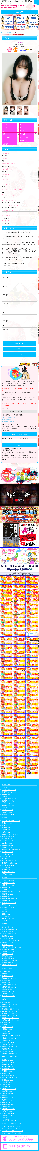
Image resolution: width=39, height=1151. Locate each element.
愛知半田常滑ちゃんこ (9, 958)
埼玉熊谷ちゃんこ (7, 841)
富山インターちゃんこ (9, 978)
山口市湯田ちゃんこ (8, 1115)
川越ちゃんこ (6, 832)
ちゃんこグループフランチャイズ (12, 1131)
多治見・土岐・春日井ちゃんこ (12, 940)
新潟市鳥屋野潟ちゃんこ (9, 989)
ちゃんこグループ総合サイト (11, 1126)
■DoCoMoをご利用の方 (8, 418)
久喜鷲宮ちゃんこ (7, 887)
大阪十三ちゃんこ (7, 1033)
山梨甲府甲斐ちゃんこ (9, 985)
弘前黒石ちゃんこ (7, 796)
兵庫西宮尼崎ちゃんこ (9, 1049)
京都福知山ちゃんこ (8, 1051)
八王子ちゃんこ (7, 916)
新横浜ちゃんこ (7, 896)
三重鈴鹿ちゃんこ (7, 956)
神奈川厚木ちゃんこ (8, 847)
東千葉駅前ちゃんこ (8, 830)
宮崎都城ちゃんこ (7, 1080)
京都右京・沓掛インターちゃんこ (12, 1036)
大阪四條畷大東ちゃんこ (9, 1047)
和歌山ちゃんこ (7, 1007)
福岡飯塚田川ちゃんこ (9, 1089)
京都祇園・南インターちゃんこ (12, 1005)
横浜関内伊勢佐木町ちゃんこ (11, 821)
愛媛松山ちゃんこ (7, 1060)
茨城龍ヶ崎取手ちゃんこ (9, 881)
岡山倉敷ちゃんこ (7, 1098)
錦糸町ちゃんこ (7, 856)
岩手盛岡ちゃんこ (7, 808)
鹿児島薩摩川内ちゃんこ (9, 1075)
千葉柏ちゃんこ (7, 901)
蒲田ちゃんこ (6, 914)
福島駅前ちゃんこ (7, 812)
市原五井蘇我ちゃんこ (9, 903)
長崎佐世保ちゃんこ (8, 1064)
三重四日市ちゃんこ (8, 938)
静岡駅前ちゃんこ (7, 943)
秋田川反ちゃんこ (7, 794)
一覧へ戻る (20, 343)
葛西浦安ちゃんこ (7, 894)
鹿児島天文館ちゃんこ (9, 1062)
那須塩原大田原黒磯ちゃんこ (11, 892)
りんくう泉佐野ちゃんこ (9, 1031)
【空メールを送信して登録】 (19, 434)
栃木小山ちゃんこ (7, 843)
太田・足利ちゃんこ (8, 885)
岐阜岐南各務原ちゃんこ (9, 949)
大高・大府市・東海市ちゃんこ (12, 947)
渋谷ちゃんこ (6, 912)
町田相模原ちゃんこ (8, 845)
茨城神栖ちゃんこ (7, 889)
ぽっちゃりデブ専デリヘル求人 (12, 1133)
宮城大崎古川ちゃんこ (9, 792)
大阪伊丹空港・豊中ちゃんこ (11, 1011)
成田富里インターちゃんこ (10, 834)
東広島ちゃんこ (7, 1100)
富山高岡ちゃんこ (7, 974)
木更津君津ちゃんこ (8, 854)
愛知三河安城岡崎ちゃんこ (10, 929)
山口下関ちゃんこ (7, 1091)
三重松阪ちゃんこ (7, 954)
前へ (20, 349)
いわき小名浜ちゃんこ (9, 799)
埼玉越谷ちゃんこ (7, 874)
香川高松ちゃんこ (7, 1071)
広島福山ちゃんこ (7, 1073)
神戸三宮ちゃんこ (7, 1024)
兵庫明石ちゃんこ (7, 1027)
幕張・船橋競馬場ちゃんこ (10, 898)
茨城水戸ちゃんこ (7, 827)
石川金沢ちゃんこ (7, 976)
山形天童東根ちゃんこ (9, 790)
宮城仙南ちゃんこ (7, 787)
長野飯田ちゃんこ (7, 982)
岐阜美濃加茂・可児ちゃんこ (11, 960)
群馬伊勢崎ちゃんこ (8, 870)
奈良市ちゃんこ (7, 1022)
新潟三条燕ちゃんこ (8, 996)
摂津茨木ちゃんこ (7, 1040)
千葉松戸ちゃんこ (7, 867)
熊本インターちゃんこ (9, 1066)
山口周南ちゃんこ (7, 1084)
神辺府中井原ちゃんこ (9, 1113)
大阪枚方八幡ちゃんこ (9, 1038)
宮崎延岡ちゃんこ (7, 1118)
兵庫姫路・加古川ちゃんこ (10, 1018)
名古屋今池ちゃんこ (8, 927)
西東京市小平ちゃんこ (9, 907)
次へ (19, 354)
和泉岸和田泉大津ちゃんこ (10, 1013)
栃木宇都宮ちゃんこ (8, 838)
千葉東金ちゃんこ (7, 858)
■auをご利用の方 (7, 420)
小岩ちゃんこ (6, 909)
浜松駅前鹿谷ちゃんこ (9, 963)
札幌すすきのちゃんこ (9, 805)
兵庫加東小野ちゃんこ (9, 1044)
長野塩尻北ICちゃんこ (9, 991)
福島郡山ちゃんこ (7, 810)
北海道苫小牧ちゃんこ (9, 814)
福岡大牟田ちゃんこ (8, 1109)
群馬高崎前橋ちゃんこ (9, 836)
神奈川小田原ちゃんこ (9, 865)
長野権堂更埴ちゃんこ (9, 987)
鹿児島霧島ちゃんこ (8, 1069)
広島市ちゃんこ (7, 1087)
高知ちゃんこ (6, 1095)
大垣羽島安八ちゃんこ (9, 932)
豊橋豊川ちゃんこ (7, 945)
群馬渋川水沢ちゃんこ (9, 861)
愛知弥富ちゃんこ (7, 936)
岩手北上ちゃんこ (7, 803)
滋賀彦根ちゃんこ (7, 1002)
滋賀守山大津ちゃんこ (9, 1042)
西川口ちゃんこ (7, 823)
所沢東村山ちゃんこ (8, 883)
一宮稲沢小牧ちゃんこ (9, 934)
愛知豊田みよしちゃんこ (9, 951)
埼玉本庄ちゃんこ (7, 852)
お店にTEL (20, 12)
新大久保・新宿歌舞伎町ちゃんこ (12, 850)
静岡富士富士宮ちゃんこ (9, 965)
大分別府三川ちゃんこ (9, 1120)
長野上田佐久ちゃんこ (9, 993)
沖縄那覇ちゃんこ (7, 1082)
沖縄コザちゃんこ (7, 1111)
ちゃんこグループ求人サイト (11, 1129)
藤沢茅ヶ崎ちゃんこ (8, 872)
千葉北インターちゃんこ (9, 905)
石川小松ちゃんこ (7, 971)
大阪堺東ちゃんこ (7, 1029)
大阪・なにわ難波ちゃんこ (10, 1053)
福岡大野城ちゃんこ (8, 1093)
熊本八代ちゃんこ (7, 1102)
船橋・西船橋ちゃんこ (9, 918)
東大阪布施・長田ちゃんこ (10, 1016)
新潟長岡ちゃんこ (7, 980)
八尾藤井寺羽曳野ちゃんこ (10, 1020)
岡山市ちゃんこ (7, 1106)
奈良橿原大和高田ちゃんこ (10, 1009)
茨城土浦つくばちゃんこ (9, 863)
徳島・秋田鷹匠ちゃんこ (9, 1078)
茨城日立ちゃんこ (7, 920)
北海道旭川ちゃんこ (8, 801)
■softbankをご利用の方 (8, 421)
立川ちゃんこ (6, 825)
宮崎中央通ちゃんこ (8, 1104)
